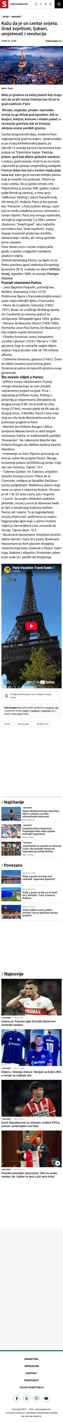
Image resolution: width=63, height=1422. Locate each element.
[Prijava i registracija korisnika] (45, 4)
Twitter (25, 710)
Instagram (46, 710)
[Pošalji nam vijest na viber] (36, 1398)
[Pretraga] (40, 4)
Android (50, 707)
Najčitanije (14, 802)
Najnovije (13, 974)
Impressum (31, 1366)
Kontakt (31, 1373)
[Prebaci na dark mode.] (36, 4)
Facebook (35, 710)
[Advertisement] (31, 762)
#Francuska (23, 724)
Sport (6, 16)
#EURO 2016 (43, 724)
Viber (19, 713)
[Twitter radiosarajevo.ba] (26, 1398)
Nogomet (17, 16)
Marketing (31, 1359)
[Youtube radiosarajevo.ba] (46, 1398)
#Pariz (7, 724)
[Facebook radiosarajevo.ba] (16, 1398)
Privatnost (31, 1380)
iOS (56, 707)
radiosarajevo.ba (43, 1409)
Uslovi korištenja (32, 1387)
